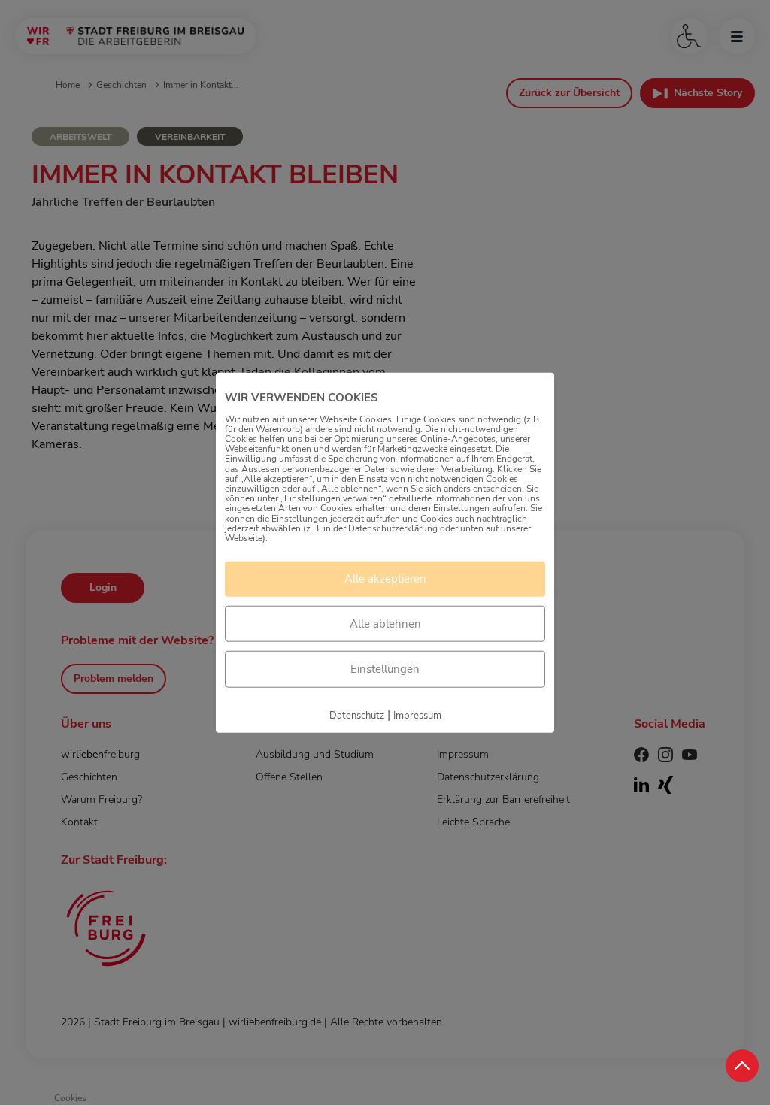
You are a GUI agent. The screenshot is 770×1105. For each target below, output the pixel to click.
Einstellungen (385, 669)
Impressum (417, 715)
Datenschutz (356, 715)
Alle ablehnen (385, 623)
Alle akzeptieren (385, 578)
